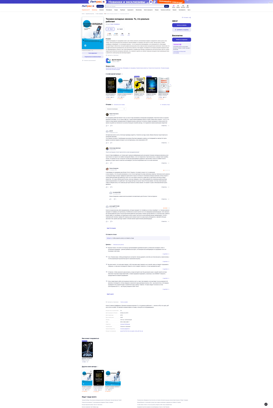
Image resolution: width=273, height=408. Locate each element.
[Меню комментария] (168, 199)
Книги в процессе (148, 10)
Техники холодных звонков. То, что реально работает (125, 94)
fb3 (126, 331)
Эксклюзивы (139, 10)
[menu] (116, 109)
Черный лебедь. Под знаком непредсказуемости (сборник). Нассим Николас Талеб (101, 402)
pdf (138, 331)
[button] (93, 53)
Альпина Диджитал (125, 328)
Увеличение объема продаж (113, 69)
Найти (166, 6)
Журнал (174, 10)
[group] (138, 114)
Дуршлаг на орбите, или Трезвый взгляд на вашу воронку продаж (87, 360)
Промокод (94, 10)
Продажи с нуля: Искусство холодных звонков (139, 94)
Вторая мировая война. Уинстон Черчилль (92, 406)
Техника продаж (165, 68)
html (128, 331)
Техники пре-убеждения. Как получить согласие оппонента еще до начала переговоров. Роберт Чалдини (162, 402)
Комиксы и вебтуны (165, 10)
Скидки (116, 10)
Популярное (109, 10)
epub (121, 331)
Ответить (164, 125)
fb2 (124, 331)
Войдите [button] (109, 238)
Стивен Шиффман (110, 95)
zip (142, 331)
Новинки (101, 10)
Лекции (157, 10)
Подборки (122, 10)
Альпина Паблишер (125, 324)
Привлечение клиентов (142, 68)
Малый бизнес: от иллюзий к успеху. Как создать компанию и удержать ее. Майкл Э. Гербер (159, 404)
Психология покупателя (154, 68)
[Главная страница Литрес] (88, 6)
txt (140, 331)
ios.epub (132, 331)
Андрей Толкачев (162, 95)
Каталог (101, 6)
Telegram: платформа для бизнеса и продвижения (151, 94)
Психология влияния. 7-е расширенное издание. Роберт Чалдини (97, 404)
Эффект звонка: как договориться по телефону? (163, 94)
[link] (135, 114)
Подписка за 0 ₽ (86, 10)
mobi (136, 331)
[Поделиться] (190, 17)
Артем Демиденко (138, 95)
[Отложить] (115, 79)
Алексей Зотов (149, 95)
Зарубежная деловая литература (114, 68)
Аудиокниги (130, 10)
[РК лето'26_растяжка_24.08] (136, 2)
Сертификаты (182, 10)
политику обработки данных (261, 400)
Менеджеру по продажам (129, 68)
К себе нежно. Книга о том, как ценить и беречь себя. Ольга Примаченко (154, 406)
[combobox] (134, 6)
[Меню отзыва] (168, 125)
